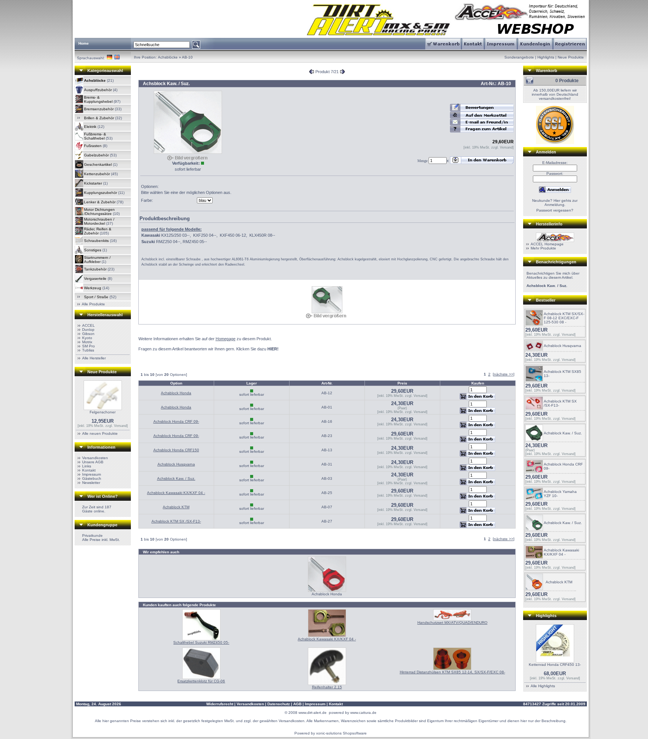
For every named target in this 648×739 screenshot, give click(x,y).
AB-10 (187, 57)
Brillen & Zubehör (99, 118)
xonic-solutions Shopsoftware (341, 733)
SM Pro (88, 346)
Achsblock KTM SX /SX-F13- (176, 521)
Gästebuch (91, 478)
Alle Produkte (93, 304)
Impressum (91, 474)
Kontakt (89, 470)
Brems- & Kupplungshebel (98, 99)
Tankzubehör (95, 269)
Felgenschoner (103, 412)
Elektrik (90, 127)
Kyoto (87, 338)
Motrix (87, 342)
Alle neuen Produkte (100, 433)
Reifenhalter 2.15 (327, 687)
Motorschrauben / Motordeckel (99, 221)
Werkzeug (92, 288)
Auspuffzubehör (98, 90)
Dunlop (88, 329)
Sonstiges (92, 250)
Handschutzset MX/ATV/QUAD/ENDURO (452, 622)
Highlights (545, 57)
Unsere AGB (93, 462)
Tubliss (88, 350)
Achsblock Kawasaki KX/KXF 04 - (176, 493)
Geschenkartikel (98, 164)
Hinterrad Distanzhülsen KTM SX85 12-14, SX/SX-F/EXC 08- (452, 672)
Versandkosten (95, 458)
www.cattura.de (363, 712)
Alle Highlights (543, 686)
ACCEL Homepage (547, 244)
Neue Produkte (571, 57)
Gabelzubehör (96, 155)
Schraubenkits (96, 241)
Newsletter (91, 483)
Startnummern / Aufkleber (97, 259)
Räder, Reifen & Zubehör (97, 231)
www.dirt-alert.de (312, 712)
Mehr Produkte (543, 248)
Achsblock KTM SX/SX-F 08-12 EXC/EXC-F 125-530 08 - (564, 318)
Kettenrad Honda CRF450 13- (555, 664)
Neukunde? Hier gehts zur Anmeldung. (555, 202)
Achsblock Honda (176, 393)
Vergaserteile (95, 278)
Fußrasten (93, 146)
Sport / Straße (96, 297)
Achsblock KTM (176, 507)
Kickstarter (93, 183)
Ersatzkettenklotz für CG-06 (201, 681)
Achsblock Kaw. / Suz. (176, 478)
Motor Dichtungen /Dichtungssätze (99, 211)
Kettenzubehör (97, 174)
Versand (120, 426)
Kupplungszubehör (100, 193)
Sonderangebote (519, 57)
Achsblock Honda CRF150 (176, 450)
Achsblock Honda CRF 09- (176, 421)
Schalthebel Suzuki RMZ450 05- (201, 642)
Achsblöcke (168, 57)
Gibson (88, 334)
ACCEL (88, 325)
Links (86, 466)
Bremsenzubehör (99, 109)
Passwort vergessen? (554, 210)
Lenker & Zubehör (100, 202)
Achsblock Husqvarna (176, 464)
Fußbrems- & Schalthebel (95, 136)
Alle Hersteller (94, 358)
